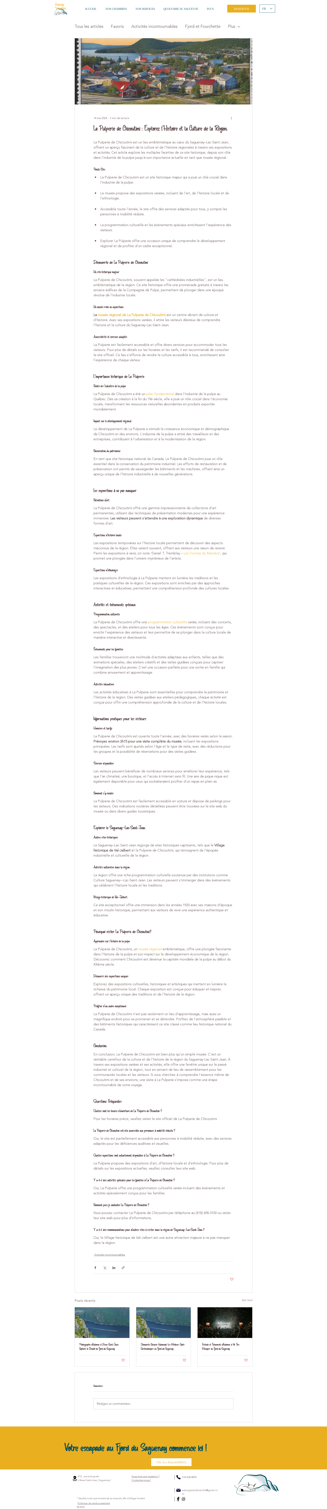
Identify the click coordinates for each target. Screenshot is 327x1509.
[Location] (74, 1478)
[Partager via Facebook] (95, 1267)
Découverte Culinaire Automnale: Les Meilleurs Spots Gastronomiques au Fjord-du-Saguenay (163, 1346)
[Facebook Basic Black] (178, 1499)
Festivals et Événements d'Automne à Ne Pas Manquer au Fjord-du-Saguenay (220, 1346)
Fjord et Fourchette (202, 26)
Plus (231, 26)
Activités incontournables (154, 26)
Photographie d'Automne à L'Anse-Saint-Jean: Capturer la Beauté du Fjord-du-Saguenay (98, 1346)
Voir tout (247, 1300)
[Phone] (178, 1477)
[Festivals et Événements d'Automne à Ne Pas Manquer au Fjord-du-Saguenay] (225, 1322)
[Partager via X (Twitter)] (104, 1267)
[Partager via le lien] (123, 1267)
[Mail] (178, 1490)
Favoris (117, 26)
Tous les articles (89, 26)
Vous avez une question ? (145, 1478)
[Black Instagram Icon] (183, 1499)
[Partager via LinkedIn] (114, 1267)
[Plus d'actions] (231, 118)
